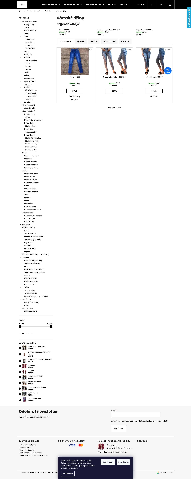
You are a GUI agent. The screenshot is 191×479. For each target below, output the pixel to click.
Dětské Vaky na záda (33, 138)
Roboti (26, 201)
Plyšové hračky (30, 207)
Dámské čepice (31, 90)
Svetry (26, 51)
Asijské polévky (30, 233)
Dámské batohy (31, 93)
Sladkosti (27, 245)
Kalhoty (27, 57)
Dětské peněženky (32, 141)
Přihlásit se (118, 428)
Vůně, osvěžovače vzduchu (34, 272)
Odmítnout (107, 462)
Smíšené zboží (27, 213)
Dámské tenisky (30, 162)
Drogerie (25, 257)
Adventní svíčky (31, 293)
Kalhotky (28, 84)
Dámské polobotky (31, 168)
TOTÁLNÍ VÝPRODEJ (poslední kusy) (35, 254)
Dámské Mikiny (30, 30)
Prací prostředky (30, 278)
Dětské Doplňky (30, 135)
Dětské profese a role (32, 210)
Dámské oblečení (29, 21)
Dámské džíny (31, 60)
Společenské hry (30, 189)
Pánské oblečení (28, 105)
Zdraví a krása (27, 308)
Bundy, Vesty (29, 24)
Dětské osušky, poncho (33, 216)
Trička (26, 72)
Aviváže (27, 275)
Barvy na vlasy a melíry (33, 260)
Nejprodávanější (109, 41)
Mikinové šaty (30, 39)
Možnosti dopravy (27, 450)
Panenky (27, 198)
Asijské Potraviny (28, 227)
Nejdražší (94, 41)
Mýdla (26, 266)
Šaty (26, 36)
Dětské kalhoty (30, 126)
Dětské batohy (30, 150)
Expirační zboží (30, 248)
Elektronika (26, 224)
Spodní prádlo (29, 81)
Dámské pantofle (31, 165)
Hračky (24, 171)
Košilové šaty (30, 48)
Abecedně (125, 41)
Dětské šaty (28, 123)
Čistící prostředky (31, 281)
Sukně (26, 27)
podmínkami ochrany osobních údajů (151, 421)
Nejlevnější (81, 41)
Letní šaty (28, 45)
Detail (74, 91)
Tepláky (28, 66)
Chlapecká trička (30, 132)
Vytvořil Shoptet (166, 472)
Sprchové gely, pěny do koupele (36, 296)
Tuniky (26, 33)
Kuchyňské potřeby (31, 302)
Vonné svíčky (30, 290)
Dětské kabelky (30, 147)
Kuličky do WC (29, 284)
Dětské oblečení (28, 111)
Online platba (25, 447)
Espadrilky (28, 159)
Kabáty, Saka (29, 78)
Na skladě (27, 333)
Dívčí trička (28, 129)
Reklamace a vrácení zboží (30, 453)
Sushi (26, 230)
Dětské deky (29, 221)
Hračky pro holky (30, 177)
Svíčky (26, 287)
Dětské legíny (29, 114)
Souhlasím (123, 462)
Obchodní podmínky (28, 445)
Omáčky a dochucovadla (34, 236)
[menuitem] (50, 4)
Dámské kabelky (31, 96)
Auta (26, 195)
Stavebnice (28, 203)
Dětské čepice (29, 218)
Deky (26, 305)
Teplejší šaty (30, 42)
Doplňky (27, 87)
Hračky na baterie (31, 174)
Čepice (27, 117)
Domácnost (26, 299)
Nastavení (68, 473)
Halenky (27, 75)
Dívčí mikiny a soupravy (33, 120)
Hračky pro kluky (30, 180)
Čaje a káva (28, 242)
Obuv (24, 153)
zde (75, 468)
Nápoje (27, 251)
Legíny (27, 63)
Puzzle (26, 186)
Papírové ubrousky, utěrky (34, 269)
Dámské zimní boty (31, 156)
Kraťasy (28, 69)
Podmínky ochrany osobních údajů (33, 455)
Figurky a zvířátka (31, 192)
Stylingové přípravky (32, 263)
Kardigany (28, 54)
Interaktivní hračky (31, 183)
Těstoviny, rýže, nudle (32, 239)
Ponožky (27, 102)
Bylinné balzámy (30, 311)
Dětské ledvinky (31, 144)
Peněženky (29, 99)
